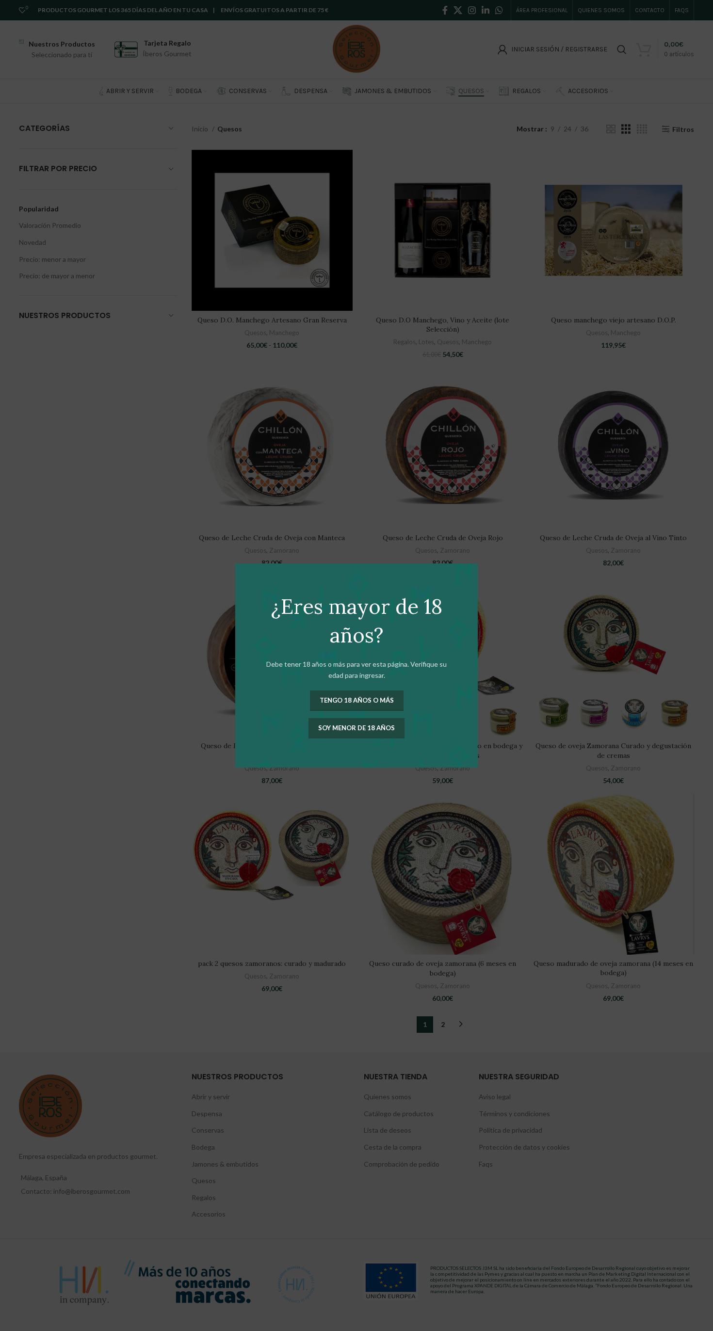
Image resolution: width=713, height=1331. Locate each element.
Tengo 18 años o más (357, 700)
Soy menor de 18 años (356, 728)
